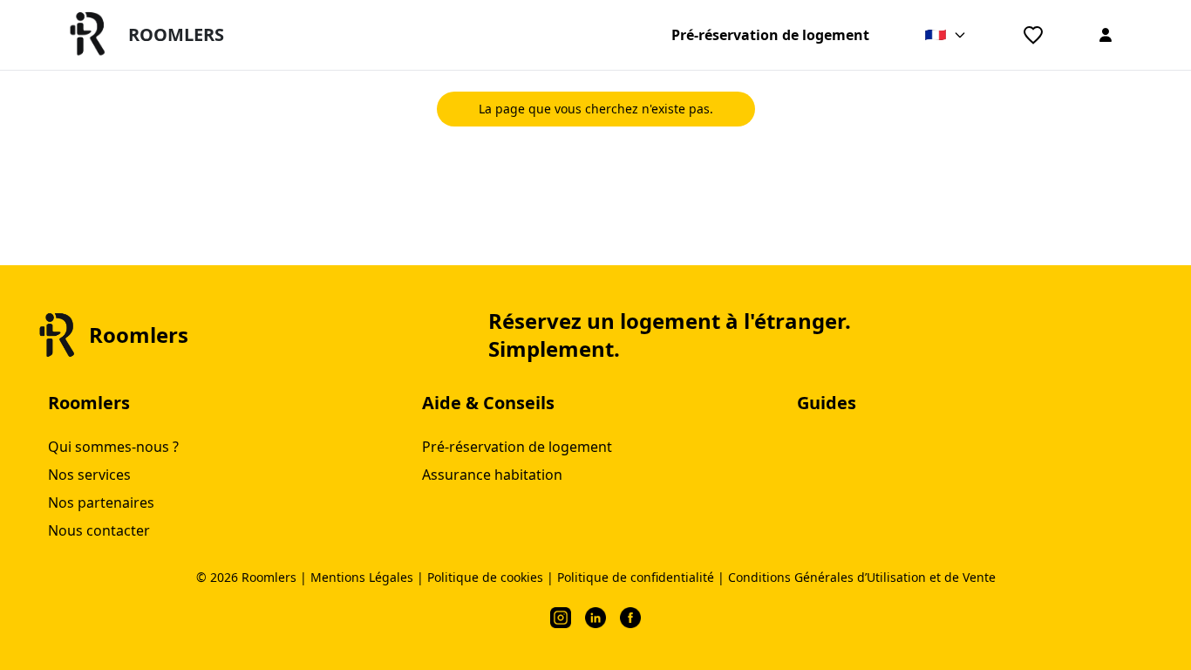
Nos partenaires (101, 502)
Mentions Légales (361, 577)
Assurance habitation (492, 474)
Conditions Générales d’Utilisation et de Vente (862, 577)
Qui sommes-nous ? (113, 446)
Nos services (89, 474)
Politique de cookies (485, 577)
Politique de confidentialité (635, 577)
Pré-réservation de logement (770, 34)
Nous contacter (99, 530)
